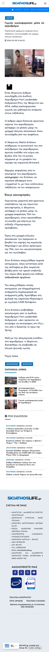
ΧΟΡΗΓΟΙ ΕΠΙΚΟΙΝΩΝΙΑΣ (39, 9)
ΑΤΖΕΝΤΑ (18, 9)
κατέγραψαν (12, 177)
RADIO (26, 9)
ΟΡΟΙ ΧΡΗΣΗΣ (16, 601)
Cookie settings (35, 648)
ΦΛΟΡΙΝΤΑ (27, 364)
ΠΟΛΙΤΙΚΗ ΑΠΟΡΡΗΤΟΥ (20, 597)
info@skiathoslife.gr (24, 550)
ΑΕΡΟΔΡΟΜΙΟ (12, 364)
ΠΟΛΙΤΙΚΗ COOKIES (35, 601)
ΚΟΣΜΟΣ (9, 18)
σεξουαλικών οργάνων (17, 277)
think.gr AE (22, 648)
